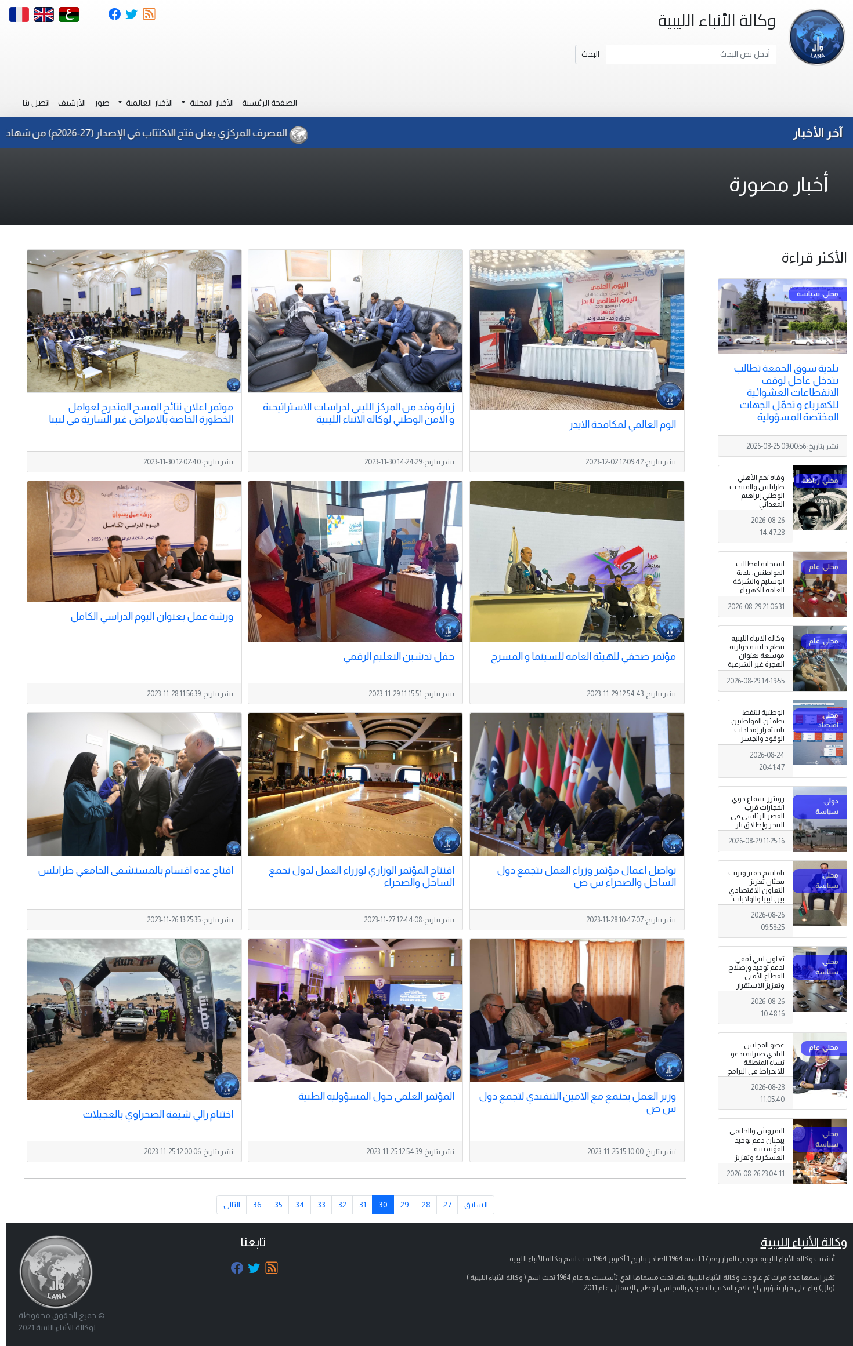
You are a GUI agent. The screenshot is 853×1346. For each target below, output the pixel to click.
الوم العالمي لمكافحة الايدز (622, 424)
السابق (476, 1204)
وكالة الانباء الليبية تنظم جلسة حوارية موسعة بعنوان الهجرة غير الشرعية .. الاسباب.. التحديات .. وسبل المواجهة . (756, 664)
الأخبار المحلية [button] (211, 102)
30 (383, 1204)
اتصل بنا (36, 102)
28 (426, 1204)
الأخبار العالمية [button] (148, 102)
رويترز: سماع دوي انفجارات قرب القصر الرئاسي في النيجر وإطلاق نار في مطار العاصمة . (756, 816)
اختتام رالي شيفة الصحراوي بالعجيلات (157, 1114)
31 (362, 1204)
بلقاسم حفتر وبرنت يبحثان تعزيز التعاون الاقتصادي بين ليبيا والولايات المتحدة (756, 890)
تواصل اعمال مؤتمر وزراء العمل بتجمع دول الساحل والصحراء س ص (586, 876)
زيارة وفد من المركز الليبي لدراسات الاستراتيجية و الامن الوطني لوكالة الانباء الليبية (358, 413)
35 (278, 1204)
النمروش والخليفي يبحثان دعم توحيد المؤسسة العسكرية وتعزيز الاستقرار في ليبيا (757, 1148)
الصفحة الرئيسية (269, 102)
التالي (231, 1204)
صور (102, 102)
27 (447, 1204)
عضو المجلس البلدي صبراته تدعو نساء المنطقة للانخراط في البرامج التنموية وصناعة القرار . (756, 1067)
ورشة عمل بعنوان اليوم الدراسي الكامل (151, 616)
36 (257, 1204)
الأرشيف (72, 102)
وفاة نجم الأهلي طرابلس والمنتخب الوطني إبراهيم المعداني (757, 491)
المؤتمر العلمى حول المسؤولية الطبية (376, 1096)
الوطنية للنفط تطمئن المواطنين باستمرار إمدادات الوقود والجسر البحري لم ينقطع (758, 729)
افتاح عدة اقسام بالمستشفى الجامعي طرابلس (135, 870)
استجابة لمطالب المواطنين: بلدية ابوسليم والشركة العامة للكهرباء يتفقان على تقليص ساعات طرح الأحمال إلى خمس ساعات (757, 595)
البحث (590, 53)
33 (321, 1204)
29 (404, 1204)
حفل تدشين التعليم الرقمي (398, 656)
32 (342, 1204)
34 (300, 1204)
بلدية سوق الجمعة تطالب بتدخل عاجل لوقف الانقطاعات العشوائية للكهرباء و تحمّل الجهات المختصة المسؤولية (785, 392)
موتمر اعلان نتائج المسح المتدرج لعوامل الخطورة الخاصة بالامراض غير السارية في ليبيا (141, 413)
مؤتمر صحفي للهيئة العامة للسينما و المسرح (583, 656)
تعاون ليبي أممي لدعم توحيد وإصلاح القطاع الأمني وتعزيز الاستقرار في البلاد (756, 976)
